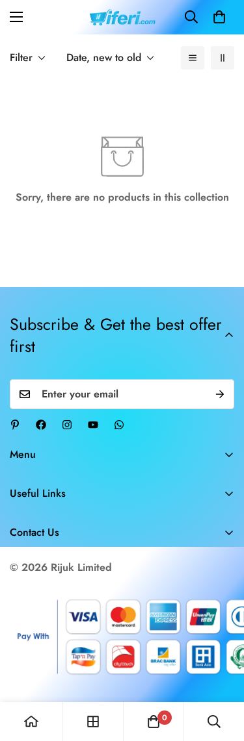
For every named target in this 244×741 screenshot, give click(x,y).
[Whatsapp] (119, 425)
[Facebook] (41, 425)
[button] (219, 17)
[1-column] (192, 57)
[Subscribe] (220, 394)
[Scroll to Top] (221, 672)
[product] (31, 721)
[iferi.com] (122, 17)
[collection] (93, 721)
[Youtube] (93, 425)
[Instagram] (67, 425)
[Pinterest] (15, 425)
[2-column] (222, 57)
